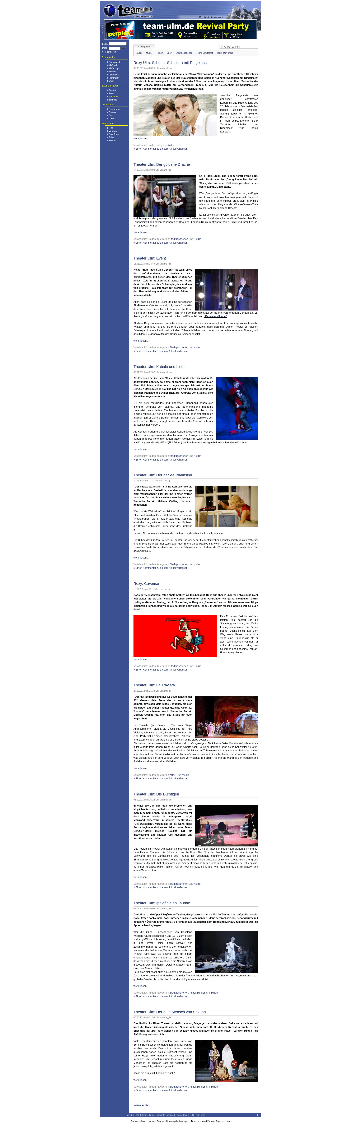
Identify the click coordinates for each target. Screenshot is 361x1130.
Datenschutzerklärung (202, 1121)
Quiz (111, 81)
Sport (169, 53)
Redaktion (114, 96)
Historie (151, 1121)
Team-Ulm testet (204, 53)
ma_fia (167, 170)
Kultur (139, 53)
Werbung (113, 131)
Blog (142, 1121)
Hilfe (111, 128)
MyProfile (113, 65)
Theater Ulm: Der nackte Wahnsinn (162, 475)
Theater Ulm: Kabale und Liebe (159, 367)
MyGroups (114, 68)
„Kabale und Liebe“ (215, 316)
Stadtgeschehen (184, 53)
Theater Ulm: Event (149, 258)
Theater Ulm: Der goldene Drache (161, 164)
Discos (112, 112)
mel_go (168, 68)
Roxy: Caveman (146, 584)
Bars (111, 115)
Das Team (114, 134)
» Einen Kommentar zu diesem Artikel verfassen (160, 148)
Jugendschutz (223, 1121)
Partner (160, 1121)
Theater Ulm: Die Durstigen (156, 794)
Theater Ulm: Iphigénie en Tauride (161, 903)
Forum (112, 71)
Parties (112, 90)
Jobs (111, 137)
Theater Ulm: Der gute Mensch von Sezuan (169, 1012)
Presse (134, 1121)
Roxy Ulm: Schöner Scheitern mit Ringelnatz (170, 63)
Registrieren (110, 52)
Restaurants (115, 109)
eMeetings (114, 74)
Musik (149, 53)
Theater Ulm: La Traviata (154, 685)
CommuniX (114, 62)
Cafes (112, 118)
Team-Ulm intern (225, 53)
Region (159, 53)
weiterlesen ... (141, 138)
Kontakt (113, 140)
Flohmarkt (114, 77)
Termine (113, 99)
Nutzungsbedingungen (177, 1121)
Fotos (112, 93)
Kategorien (144, 46)
